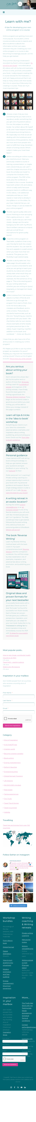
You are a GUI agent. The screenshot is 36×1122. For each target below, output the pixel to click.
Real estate (8, 790)
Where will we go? (13, 530)
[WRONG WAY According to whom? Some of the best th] (7, 887)
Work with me (27, 1006)
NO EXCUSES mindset (12, 785)
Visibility (7, 812)
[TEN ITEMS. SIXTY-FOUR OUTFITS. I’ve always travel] (18, 877)
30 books (25, 382)
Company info (27, 1039)
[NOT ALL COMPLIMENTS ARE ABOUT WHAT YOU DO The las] (28, 897)
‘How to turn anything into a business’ (8, 962)
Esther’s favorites (10, 767)
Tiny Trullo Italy (27, 1003)
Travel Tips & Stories (11, 803)
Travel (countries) (10, 808)
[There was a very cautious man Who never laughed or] (18, 887)
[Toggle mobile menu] (4, 12)
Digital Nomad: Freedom (13, 776)
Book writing (9, 758)
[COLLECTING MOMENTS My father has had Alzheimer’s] (7, 877)
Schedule (25, 1016)
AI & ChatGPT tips (10, 745)
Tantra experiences (11, 794)
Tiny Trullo (8, 799)
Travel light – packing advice (13, 662)
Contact (25, 1025)
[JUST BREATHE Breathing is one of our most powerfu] (28, 887)
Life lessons (8, 781)
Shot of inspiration (11, 740)
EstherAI (12, 471)
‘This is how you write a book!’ (20, 359)
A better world (9, 749)
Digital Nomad (8, 947)
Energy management (12, 763)
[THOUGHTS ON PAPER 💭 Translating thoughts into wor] (28, 877)
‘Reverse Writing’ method (15, 397)
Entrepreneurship (11, 772)
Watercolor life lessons (11, 667)
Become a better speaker (13, 753)
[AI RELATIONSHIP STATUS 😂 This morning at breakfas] (7, 897)
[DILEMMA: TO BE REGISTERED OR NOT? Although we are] (18, 897)
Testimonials (26, 1008)
